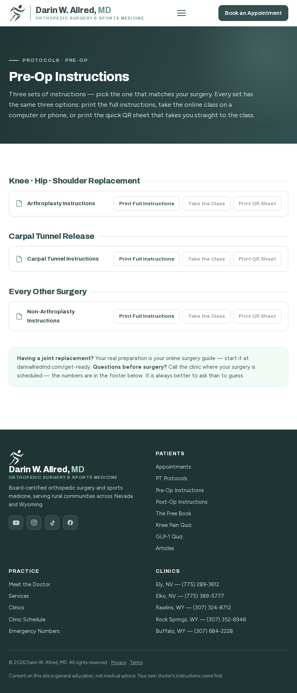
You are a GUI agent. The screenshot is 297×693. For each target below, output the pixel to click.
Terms (136, 662)
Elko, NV (166, 596)
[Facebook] (70, 522)
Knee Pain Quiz (174, 525)
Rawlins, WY (170, 607)
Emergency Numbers (34, 631)
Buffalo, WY (170, 631)
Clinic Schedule (27, 619)
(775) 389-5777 (204, 596)
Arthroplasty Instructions (61, 203)
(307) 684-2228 (213, 631)
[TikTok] (52, 522)
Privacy (118, 662)
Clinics (16, 607)
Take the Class (206, 203)
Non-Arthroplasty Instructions (51, 316)
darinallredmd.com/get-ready (53, 367)
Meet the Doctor (29, 584)
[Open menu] (181, 13)
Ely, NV (164, 584)
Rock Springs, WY (177, 619)
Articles (165, 548)
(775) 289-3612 (200, 584)
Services (19, 596)
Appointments (173, 467)
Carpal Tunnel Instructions (63, 258)
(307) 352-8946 (226, 619)
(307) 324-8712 (212, 607)
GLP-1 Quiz (169, 536)
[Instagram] (34, 522)
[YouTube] (16, 522)
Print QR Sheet (257, 203)
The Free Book (173, 513)
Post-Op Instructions (182, 502)
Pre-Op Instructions (180, 490)
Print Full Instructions (146, 203)
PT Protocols (171, 478)
